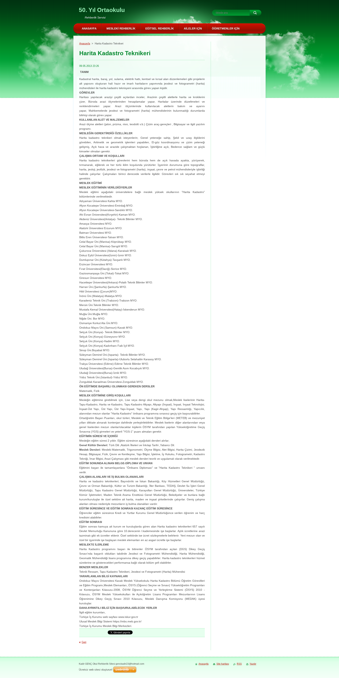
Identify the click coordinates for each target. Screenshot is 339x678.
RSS (239, 663)
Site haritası (222, 663)
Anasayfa (84, 43)
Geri (84, 642)
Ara (255, 13)
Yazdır (253, 663)
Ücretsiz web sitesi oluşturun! (95, 669)
